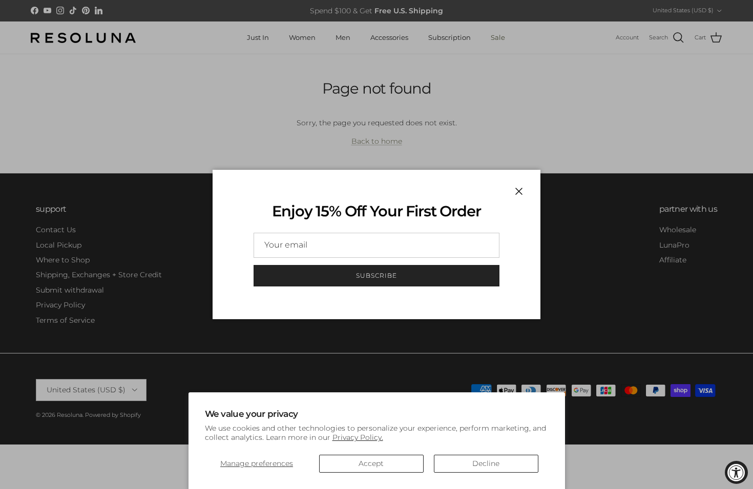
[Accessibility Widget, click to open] (736, 472)
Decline (485, 463)
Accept (371, 463)
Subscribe (376, 275)
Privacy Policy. (357, 437)
